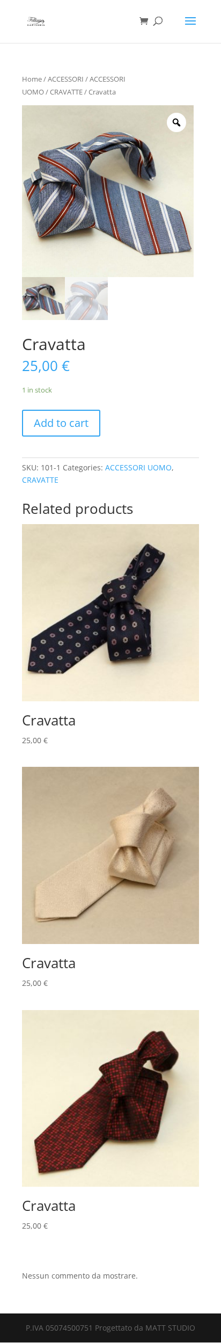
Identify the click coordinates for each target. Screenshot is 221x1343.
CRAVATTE (66, 92)
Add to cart (61, 423)
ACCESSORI (66, 79)
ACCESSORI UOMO (138, 467)
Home (32, 79)
